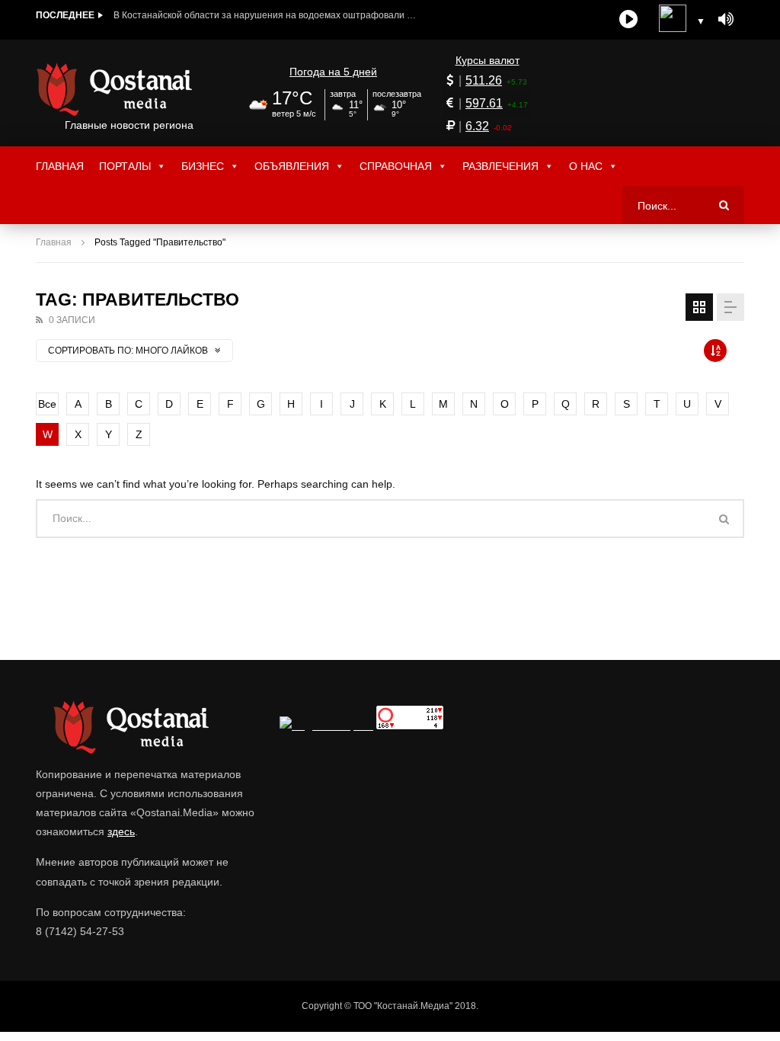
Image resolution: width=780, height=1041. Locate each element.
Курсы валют (487, 60)
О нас (586, 166)
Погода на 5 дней (333, 72)
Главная (60, 166)
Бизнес (202, 166)
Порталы (125, 166)
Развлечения (500, 166)
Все (47, 404)
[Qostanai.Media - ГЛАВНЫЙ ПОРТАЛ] (129, 89)
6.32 (477, 126)
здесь (121, 831)
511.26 (483, 80)
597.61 (484, 103)
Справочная (396, 166)
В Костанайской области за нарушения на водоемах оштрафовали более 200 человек (265, 15)
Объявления (291, 166)
